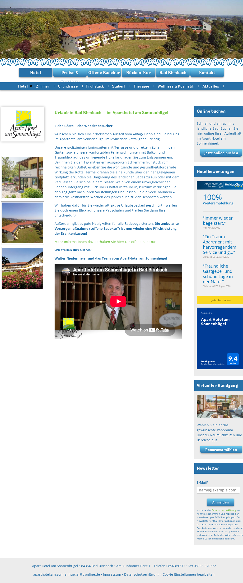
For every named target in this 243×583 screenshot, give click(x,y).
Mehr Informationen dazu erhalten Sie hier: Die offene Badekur (105, 241)
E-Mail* (203, 482)
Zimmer (43, 86)
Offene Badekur (104, 72)
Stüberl (118, 86)
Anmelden (220, 502)
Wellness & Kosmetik (176, 86)
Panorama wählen (221, 449)
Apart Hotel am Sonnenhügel (214, 185)
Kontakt (207, 72)
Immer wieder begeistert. (218, 220)
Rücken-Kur (138, 72)
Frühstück (95, 86)
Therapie (141, 86)
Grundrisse (68, 86)
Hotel (35, 72)
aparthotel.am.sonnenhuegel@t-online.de (66, 574)
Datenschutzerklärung (223, 510)
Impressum (112, 574)
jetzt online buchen (221, 152)
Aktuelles (210, 86)
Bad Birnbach (172, 72)
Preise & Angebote (70, 73)
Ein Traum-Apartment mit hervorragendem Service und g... (219, 244)
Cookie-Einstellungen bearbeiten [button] (189, 574)
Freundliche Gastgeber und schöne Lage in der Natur (218, 273)
